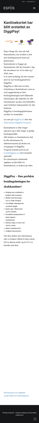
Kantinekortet (31, 1)
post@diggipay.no (11, 153)
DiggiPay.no (19, 119)
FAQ (23, 1)
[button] (34, 8)
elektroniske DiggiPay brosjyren (17, 123)
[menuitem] (24, 1)
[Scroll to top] (35, 419)
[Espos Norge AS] (9, 8)
